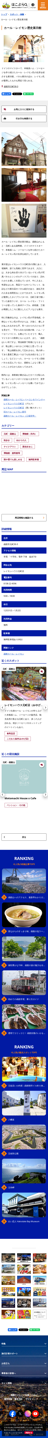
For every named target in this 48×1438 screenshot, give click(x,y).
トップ (4, 14)
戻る (24, 837)
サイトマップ (32, 1399)
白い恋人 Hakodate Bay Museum (23, 1221)
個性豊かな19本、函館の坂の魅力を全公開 (27, 965)
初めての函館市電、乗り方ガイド (23, 999)
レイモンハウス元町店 (14, 403)
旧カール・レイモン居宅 (15, 411)
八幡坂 (11, 1119)
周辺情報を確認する (24, 517)
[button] (3, 707)
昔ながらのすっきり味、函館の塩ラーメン (27, 931)
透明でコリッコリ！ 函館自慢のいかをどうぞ (27, 1033)
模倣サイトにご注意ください (24, 1395)
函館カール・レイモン (14, 653)
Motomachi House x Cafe (20, 798)
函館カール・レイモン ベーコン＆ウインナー (24, 399)
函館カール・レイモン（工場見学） (20, 415)
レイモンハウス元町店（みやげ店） (25, 705)
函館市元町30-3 (11, 86)
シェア (7, 94)
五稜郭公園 (13, 1153)
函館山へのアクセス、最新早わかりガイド (27, 897)
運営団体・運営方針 (13, 1399)
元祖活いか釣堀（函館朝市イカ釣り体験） (27, 1085)
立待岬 (11, 1187)
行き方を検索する (24, 118)
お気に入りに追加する (24, 109)
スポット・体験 (17, 14)
